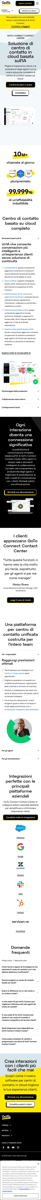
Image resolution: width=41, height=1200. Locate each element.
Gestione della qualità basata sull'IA (19, 329)
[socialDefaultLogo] (3, 1147)
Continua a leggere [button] (20, 26)
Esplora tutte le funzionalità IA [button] (16, 353)
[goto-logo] (20, 1117)
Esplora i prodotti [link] (25, 3)
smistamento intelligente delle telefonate (21, 709)
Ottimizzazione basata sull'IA (16, 310)
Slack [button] (21, 894)
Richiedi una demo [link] (29, 11)
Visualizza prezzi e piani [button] (20, 1104)
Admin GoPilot (10, 281)
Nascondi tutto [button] (20, 960)
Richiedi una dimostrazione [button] (20, 492)
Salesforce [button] (20, 838)
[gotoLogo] (6, 3)
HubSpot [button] (20, 912)
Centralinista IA (11, 268)
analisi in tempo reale (14, 673)
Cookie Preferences (20, 1196)
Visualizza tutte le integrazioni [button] (20, 817)
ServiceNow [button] (20, 931)
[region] (20, 1180)
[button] (20, 237)
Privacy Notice (24, 1189)
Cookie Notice (7, 1191)
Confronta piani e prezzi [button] (20, 84)
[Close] (38, 1163)
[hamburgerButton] (37, 3)
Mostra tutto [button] (7, 960)
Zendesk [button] (20, 875)
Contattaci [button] (20, 93)
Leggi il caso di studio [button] (20, 600)
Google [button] (20, 856)
